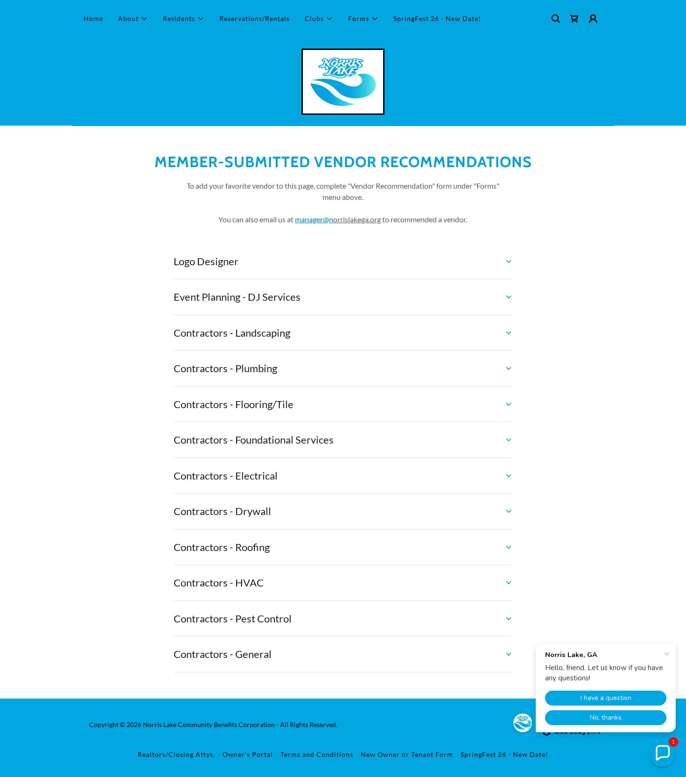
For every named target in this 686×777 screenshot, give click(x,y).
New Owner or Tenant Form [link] (407, 754)
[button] (133, 18)
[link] (574, 18)
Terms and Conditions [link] (316, 754)
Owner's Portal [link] (248, 754)
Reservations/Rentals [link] (254, 18)
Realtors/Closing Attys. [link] (176, 754)
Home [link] (93, 18)
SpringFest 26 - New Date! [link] (437, 18)
